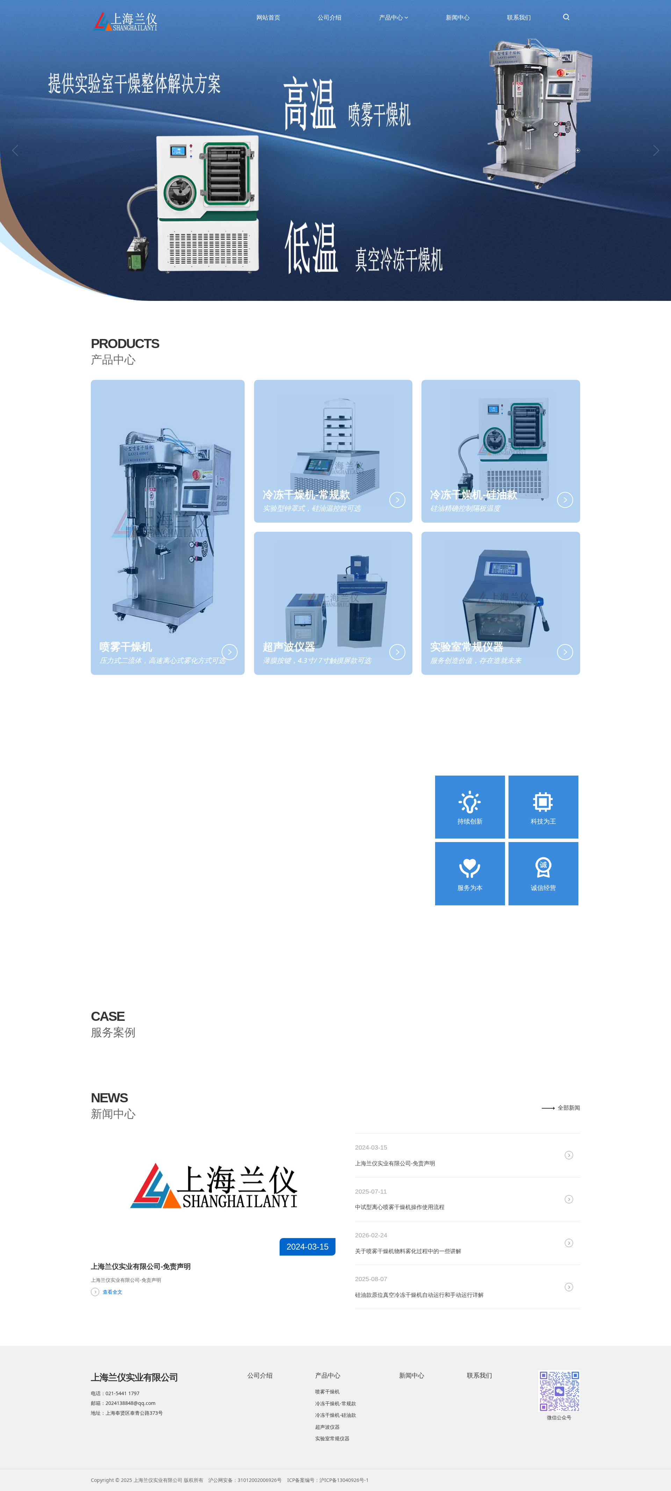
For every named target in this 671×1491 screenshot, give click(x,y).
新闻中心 (458, 17)
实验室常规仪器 (332, 1438)
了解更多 (123, 876)
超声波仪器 (327, 1426)
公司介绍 (329, 17)
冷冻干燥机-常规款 (335, 1403)
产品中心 (391, 17)
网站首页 (268, 17)
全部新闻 (569, 1107)
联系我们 (519, 17)
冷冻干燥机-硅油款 (335, 1415)
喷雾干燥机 (327, 1391)
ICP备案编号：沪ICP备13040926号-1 (328, 1480)
